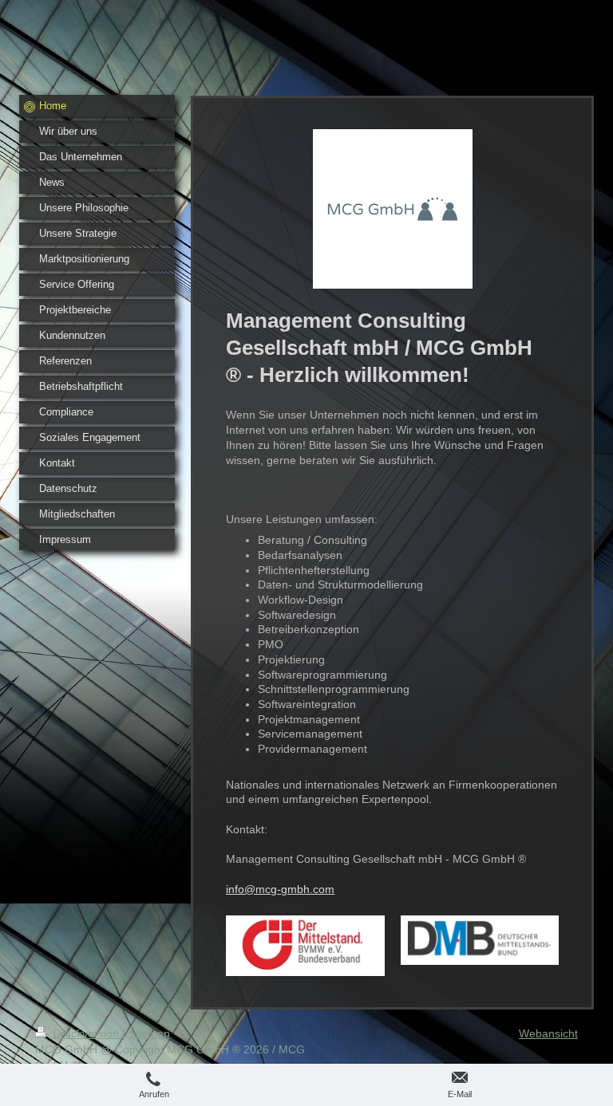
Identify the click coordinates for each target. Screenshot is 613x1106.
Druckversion (85, 1033)
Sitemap (149, 1033)
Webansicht (548, 1033)
